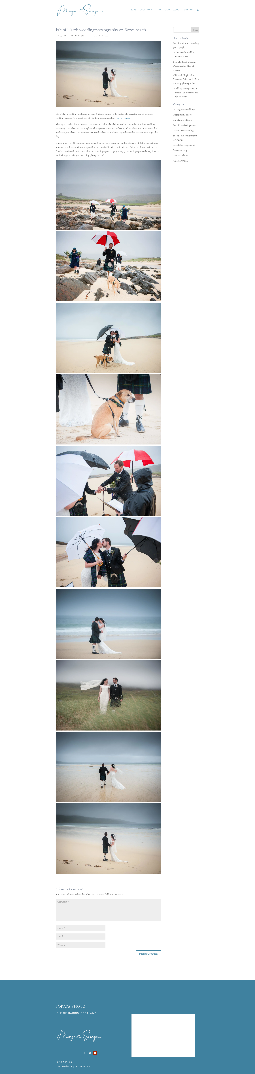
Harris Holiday (123, 117)
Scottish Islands (180, 155)
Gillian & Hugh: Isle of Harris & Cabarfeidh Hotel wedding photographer (186, 79)
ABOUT (177, 10)
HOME (134, 10)
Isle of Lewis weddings (184, 130)
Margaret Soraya (64, 36)
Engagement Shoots (182, 114)
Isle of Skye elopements (184, 144)
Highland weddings (182, 119)
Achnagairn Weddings (184, 109)
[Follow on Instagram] (90, 1053)
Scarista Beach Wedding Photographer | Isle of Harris (185, 65)
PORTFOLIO (164, 10)
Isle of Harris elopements (91, 36)
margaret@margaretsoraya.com (74, 1066)
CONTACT (189, 10)
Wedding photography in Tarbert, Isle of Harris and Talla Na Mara (185, 92)
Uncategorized (180, 160)
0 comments (106, 36)
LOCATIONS (146, 10)
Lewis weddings (180, 150)
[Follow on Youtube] (95, 1053)
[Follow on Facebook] (84, 1053)
